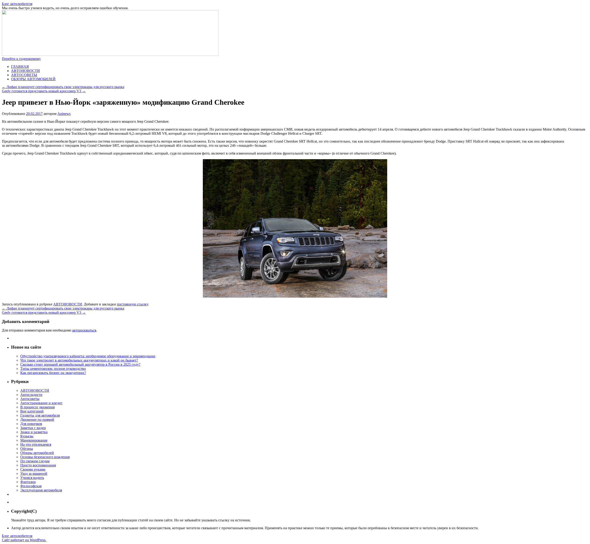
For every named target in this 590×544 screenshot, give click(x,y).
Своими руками (32, 469)
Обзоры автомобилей (37, 453)
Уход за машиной (33, 473)
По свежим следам (35, 461)
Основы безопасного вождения (45, 457)
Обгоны (26, 449)
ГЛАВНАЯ (20, 67)
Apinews (64, 114)
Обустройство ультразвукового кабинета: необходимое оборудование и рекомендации (87, 356)
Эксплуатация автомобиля (41, 490)
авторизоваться (84, 330)
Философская (30, 486)
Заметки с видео (33, 428)
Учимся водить (32, 478)
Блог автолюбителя (17, 4)
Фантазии (28, 482)
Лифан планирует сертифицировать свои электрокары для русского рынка (63, 87)
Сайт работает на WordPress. (24, 540)
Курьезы (26, 436)
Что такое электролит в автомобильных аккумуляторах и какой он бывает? (79, 360)
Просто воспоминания (38, 465)
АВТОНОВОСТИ (25, 71)
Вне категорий (32, 411)
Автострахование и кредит (41, 403)
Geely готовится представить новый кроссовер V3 (44, 91)
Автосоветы (29, 399)
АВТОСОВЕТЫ (24, 75)
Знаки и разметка (33, 432)
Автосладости (31, 395)
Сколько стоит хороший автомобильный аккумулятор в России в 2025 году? (80, 364)
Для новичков (31, 424)
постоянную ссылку (132, 304)
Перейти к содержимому (21, 59)
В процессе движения (37, 407)
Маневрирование (33, 440)
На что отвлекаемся (35, 444)
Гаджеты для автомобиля (40, 415)
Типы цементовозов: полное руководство (53, 369)
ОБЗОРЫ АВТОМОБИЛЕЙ (33, 79)
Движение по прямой (37, 419)
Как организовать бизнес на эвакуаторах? (53, 373)
